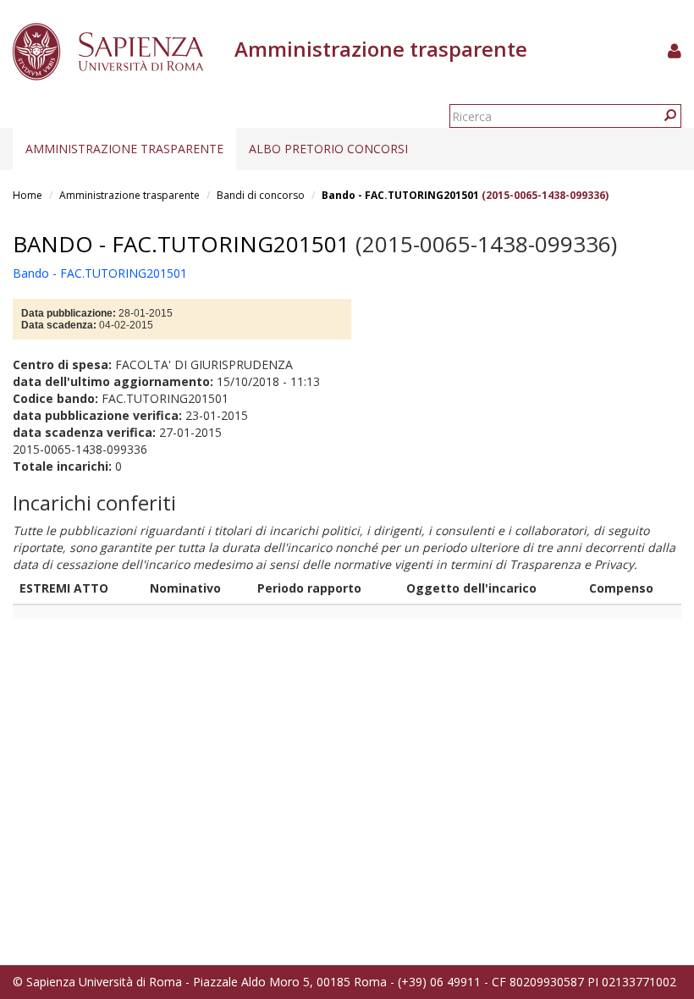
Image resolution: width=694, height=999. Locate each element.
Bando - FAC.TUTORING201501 (400, 195)
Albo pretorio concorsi (328, 149)
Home (27, 195)
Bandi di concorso (261, 195)
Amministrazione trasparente (124, 149)
